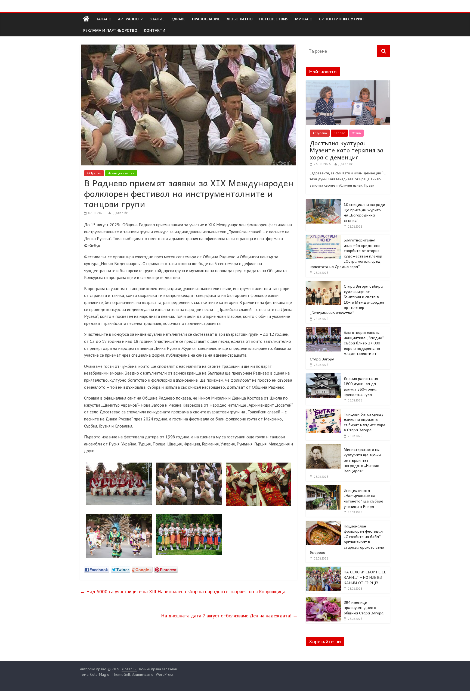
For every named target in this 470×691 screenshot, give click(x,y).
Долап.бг (120, 213)
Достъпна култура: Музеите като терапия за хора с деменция (347, 150)
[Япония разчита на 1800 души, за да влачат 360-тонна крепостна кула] (323, 376)
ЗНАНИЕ (157, 18)
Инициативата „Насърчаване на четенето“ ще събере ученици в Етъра (363, 498)
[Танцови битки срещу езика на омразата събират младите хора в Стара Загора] (323, 411)
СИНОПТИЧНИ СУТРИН (341, 18)
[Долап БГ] (86, 19)
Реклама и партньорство (110, 30)
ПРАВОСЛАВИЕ (206, 18)
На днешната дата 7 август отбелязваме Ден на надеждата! (229, 616)
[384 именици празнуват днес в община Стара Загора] (323, 600)
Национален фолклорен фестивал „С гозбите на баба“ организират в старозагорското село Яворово (347, 539)
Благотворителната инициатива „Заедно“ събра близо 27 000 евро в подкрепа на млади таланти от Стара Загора (347, 345)
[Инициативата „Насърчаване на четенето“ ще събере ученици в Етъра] (323, 488)
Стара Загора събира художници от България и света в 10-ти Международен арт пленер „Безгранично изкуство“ (347, 299)
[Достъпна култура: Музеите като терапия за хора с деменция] (348, 83)
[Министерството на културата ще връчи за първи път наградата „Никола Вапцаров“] (323, 447)
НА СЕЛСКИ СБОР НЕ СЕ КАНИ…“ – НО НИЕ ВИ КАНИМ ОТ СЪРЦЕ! (365, 577)
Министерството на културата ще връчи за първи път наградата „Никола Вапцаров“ (362, 459)
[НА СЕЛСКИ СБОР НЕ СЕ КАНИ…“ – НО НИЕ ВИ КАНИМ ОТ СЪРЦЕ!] (323, 569)
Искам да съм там (121, 173)
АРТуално (128, 18)
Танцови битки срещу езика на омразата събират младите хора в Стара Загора (364, 422)
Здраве (339, 133)
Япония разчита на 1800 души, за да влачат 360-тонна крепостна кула (361, 386)
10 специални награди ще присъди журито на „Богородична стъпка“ (364, 212)
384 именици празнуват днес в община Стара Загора (364, 607)
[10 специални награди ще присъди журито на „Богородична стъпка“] (323, 202)
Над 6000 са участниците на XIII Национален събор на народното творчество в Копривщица (182, 591)
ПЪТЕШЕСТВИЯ (274, 18)
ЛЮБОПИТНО (240, 18)
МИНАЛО (304, 18)
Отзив (356, 133)
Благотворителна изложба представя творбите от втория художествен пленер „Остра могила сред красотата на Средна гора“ (346, 253)
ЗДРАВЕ (178, 18)
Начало (103, 18)
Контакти (154, 30)
